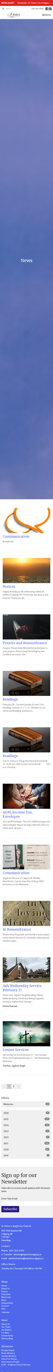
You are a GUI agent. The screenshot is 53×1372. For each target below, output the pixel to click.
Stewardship (7, 1303)
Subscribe (10, 1209)
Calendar (5, 1312)
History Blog (7, 1338)
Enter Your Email (9, 1198)
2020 (26, 1149)
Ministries (26, 1104)
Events (4, 1291)
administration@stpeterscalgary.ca (25, 1258)
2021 (26, 1143)
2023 (26, 1131)
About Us (5, 1288)
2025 (26, 1119)
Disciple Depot (8, 1350)
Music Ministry (8, 1353)
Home (4, 1285)
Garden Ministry (8, 1356)
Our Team (5, 1327)
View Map (6, 1240)
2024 (26, 1125)
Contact (5, 1306)
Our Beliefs (6, 1330)
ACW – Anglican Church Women (16, 1364)
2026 (26, 1113)
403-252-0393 (37, 9)
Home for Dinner (9, 1359)
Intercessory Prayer (10, 1362)
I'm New (5, 1333)
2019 (26, 1155)
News (3, 1300)
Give (3, 1309)
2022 (26, 1137)
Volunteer (6, 1294)
